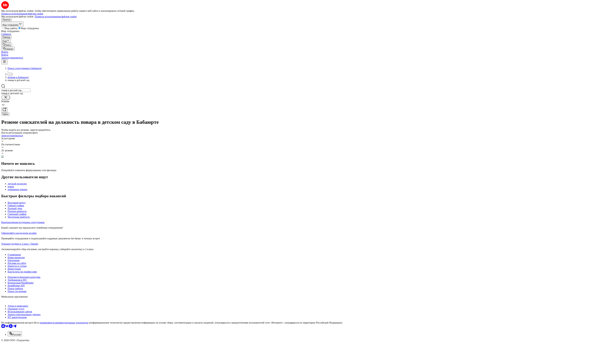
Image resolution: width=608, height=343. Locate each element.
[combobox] (16, 90)
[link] (6, 45)
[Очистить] (5, 97)
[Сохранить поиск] (4, 110)
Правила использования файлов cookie (56, 16)
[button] (4, 52)
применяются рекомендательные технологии (64, 322)
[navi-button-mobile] (4, 61)
